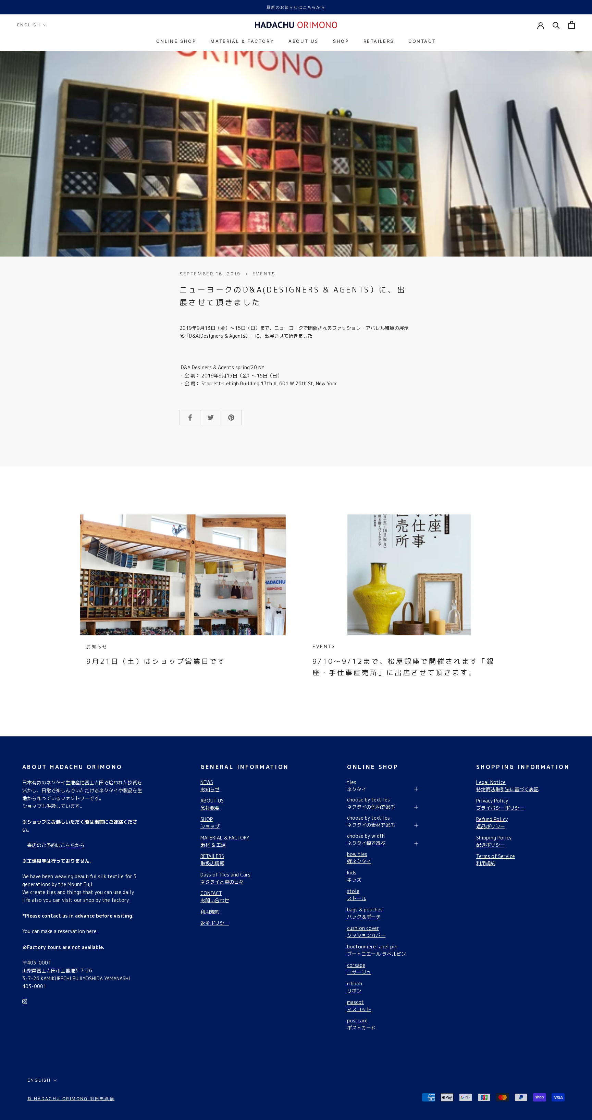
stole (356, 894)
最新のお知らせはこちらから (296, 7)
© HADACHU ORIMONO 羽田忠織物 (70, 1098)
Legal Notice (507, 786)
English (29, 24)
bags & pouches (365, 913)
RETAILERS (378, 41)
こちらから (73, 845)
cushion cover (366, 931)
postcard (361, 1024)
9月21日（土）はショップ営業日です (156, 661)
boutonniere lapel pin (376, 950)
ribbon (354, 987)
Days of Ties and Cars (225, 878)
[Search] (556, 24)
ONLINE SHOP (176, 41)
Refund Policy (492, 823)
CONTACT (422, 41)
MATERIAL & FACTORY (242, 41)
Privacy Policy (500, 804)
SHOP (341, 41)
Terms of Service (495, 860)
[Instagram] (24, 1001)
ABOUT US (303, 41)
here (91, 931)
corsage (359, 968)
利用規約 (210, 911)
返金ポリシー (214, 923)
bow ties (359, 857)
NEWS (210, 786)
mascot (359, 1005)
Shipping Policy (493, 841)
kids (354, 876)
